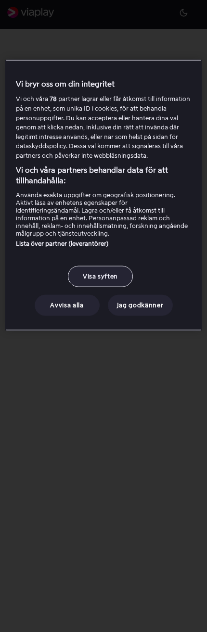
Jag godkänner (140, 305)
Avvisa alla (66, 305)
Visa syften (100, 276)
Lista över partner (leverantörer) (62, 243)
